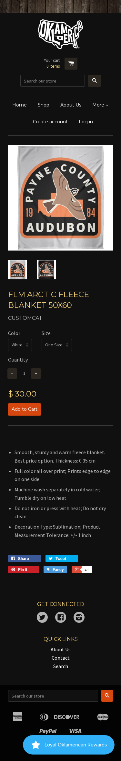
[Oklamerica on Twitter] (42, 618)
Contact (61, 658)
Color (14, 333)
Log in (86, 122)
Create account (50, 122)
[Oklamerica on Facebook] (60, 618)
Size (46, 333)
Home (19, 105)
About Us (70, 105)
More (99, 105)
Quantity (18, 359)
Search (60, 666)
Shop (43, 105)
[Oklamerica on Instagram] (79, 618)
